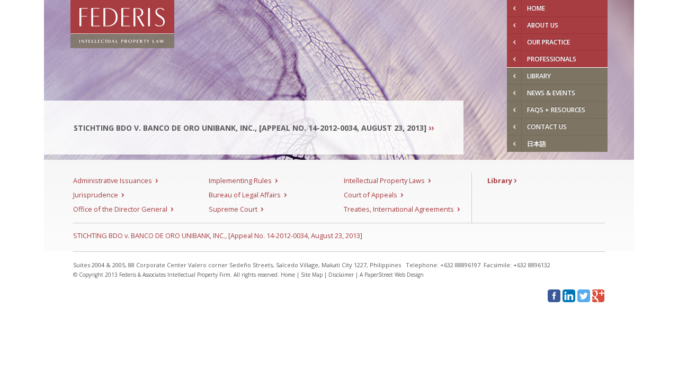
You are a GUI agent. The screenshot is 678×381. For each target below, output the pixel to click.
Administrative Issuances (115, 180)
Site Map (312, 274)
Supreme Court (236, 209)
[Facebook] (554, 295)
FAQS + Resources (556, 109)
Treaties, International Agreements (402, 209)
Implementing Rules (243, 180)
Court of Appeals (373, 194)
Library (539, 75)
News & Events (551, 92)
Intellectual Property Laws (387, 180)
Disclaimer (341, 274)
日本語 (536, 143)
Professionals (551, 59)
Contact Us (547, 126)
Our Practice (548, 42)
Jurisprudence (98, 194)
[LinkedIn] (569, 295)
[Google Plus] (598, 295)
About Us (542, 25)
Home (536, 8)
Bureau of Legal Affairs (248, 194)
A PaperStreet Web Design (392, 274)
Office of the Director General (123, 209)
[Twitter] (583, 295)
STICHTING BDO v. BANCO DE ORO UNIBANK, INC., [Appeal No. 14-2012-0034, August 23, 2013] (217, 235)
